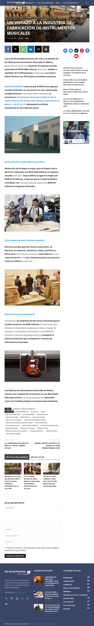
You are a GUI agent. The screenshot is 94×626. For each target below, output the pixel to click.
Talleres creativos (51, 431)
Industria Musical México (30, 425)
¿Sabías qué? (29, 473)
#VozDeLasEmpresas (22, 411)
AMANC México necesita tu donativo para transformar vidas (47, 445)
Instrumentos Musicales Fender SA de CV (36, 97)
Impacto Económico (26, 18)
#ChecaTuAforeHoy (70, 3)
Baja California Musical (13, 414)
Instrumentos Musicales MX (49, 425)
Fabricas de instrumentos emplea (35, 420)
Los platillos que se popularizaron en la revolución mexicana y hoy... (52, 608)
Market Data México (12, 428)
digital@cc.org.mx (20, 592)
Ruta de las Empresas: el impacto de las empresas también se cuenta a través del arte (76, 102)
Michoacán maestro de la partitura (17, 431)
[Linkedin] (30, 49)
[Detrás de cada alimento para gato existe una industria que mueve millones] (51, 469)
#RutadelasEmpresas (46, 3)
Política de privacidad (52, 624)
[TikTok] (22, 598)
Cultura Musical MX (12, 417)
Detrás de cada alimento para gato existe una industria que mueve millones (50, 481)
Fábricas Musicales (41, 422)
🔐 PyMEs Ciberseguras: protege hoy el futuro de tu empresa (76, 112)
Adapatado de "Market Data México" (24, 409)
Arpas (43, 411)
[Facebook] (8, 49)
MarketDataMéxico (14, 86)
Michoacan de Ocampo (49, 18)
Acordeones (35, 411)
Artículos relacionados (17, 457)
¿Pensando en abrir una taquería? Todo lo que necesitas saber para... (52, 581)
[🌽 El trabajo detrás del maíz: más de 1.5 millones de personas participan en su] (32, 469)
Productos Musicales (36, 431)
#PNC (57, 3)
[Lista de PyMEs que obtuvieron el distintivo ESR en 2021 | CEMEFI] (38, 594)
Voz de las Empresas (37, 624)
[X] (15, 49)
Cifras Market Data (28, 414)
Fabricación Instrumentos (14, 420)
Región (37, 18)
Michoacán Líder (43, 428)
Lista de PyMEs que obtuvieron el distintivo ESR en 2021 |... (52, 595)
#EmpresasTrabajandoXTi (24, 3)
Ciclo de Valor (13, 18)
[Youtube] (6, 604)
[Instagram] (12, 598)
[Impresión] (45, 49)
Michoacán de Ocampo (28, 428)
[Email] (38, 49)
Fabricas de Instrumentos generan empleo (19, 422)
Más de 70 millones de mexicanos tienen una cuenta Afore (75, 91)
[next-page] (9, 493)
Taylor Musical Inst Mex (16, 100)
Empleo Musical (25, 417)
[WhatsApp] (23, 49)
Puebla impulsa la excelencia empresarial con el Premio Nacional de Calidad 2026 (75, 82)
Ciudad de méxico (42, 414)
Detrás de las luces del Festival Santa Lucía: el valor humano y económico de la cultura (75, 71)
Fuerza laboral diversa (13, 425)
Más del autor (37, 457)
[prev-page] (6, 493)
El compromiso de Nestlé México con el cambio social (16, 445)
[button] (86, 3)
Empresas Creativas (39, 417)
